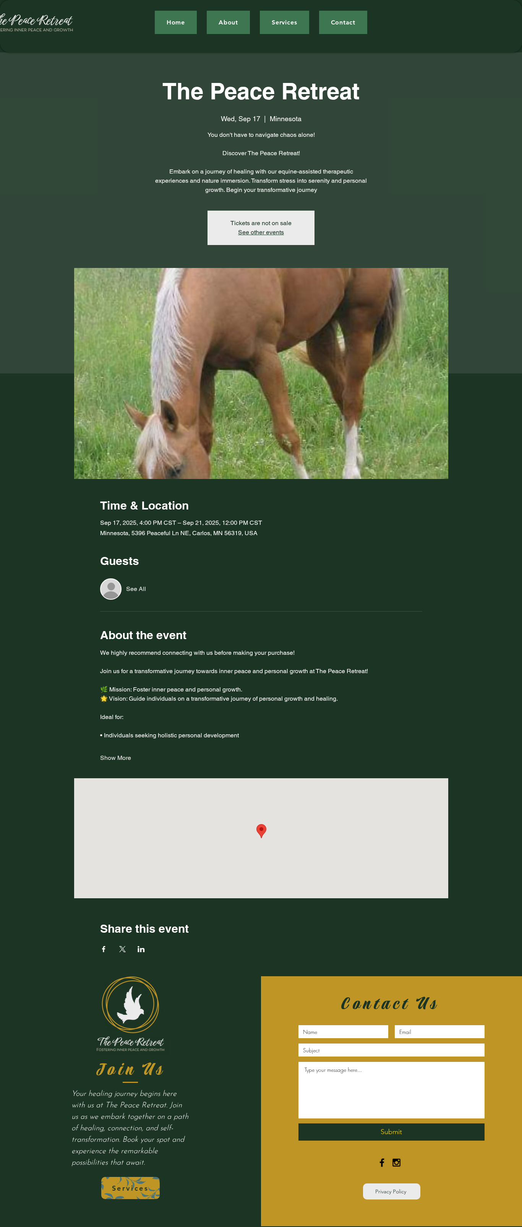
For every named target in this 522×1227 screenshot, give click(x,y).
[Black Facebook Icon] (381, 1162)
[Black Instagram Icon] (396, 1162)
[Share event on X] (122, 949)
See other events (261, 232)
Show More (115, 757)
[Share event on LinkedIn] (141, 949)
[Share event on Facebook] (103, 949)
